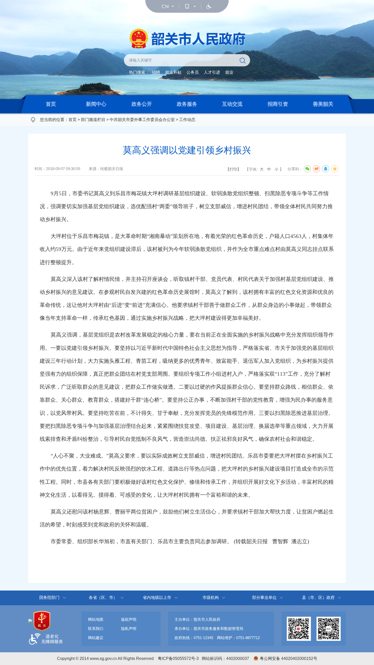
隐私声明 (128, 628)
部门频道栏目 (93, 119)
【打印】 (233, 169)
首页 (51, 104)
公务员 (192, 72)
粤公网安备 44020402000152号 (288, 658)
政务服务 (187, 104)
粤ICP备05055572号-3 (178, 658)
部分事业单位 (264, 597)
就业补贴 (173, 72)
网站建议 (95, 638)
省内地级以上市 (157, 597)
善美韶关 (323, 104)
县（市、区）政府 (318, 597)
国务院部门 (49, 597)
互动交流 (232, 104)
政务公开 (142, 104)
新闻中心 (96, 104)
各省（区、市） (103, 597)
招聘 (156, 72)
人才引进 (212, 72)
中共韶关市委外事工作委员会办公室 (142, 119)
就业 (229, 72)
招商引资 (278, 104)
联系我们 (95, 628)
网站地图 (95, 619)
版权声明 (128, 619)
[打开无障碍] (209, 6)
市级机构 (211, 597)
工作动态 (187, 119)
